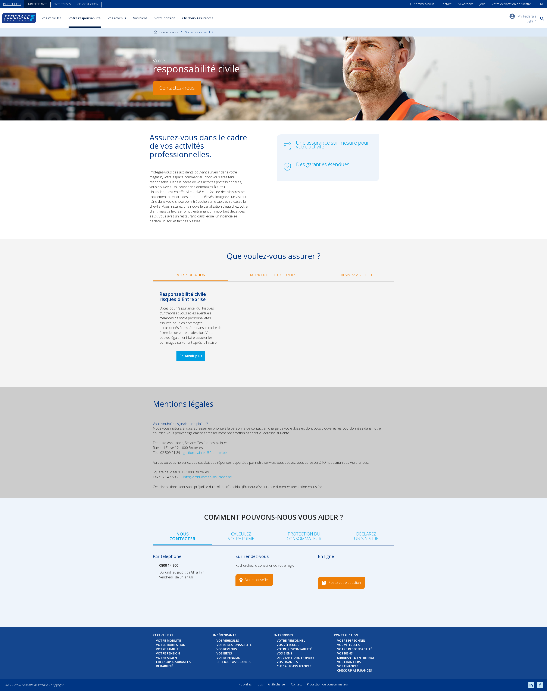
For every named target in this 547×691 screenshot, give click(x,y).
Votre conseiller (257, 580)
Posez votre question (344, 582)
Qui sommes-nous (421, 4)
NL (542, 4)
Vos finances (287, 662)
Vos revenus (117, 18)
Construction (87, 4)
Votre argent (167, 658)
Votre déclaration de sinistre (511, 4)
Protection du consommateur (327, 684)
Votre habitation (170, 645)
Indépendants (37, 4)
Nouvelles (245, 684)
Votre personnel (291, 640)
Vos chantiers (349, 662)
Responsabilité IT (356, 275)
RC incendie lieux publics (273, 275)
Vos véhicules (52, 18)
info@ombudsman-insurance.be (207, 477)
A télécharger (277, 684)
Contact (446, 4)
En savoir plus (191, 356)
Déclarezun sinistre (366, 536)
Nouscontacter (182, 536)
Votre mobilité (168, 640)
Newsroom (465, 4)
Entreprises (62, 4)
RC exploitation (190, 275)
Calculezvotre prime (241, 536)
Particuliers (12, 4)
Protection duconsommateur (304, 536)
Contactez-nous (177, 87)
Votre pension (164, 18)
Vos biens (140, 18)
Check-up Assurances (197, 18)
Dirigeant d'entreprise (295, 658)
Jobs (482, 4)
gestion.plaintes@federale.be (205, 452)
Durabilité (164, 666)
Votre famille (167, 649)
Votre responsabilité (85, 18)
